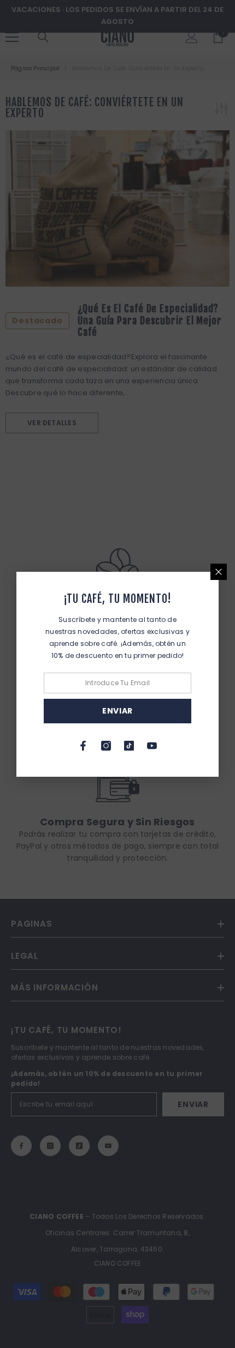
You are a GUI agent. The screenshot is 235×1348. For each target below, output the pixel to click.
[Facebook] (83, 745)
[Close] (218, 572)
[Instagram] (106, 745)
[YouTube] (151, 745)
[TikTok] (129, 745)
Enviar (117, 710)
